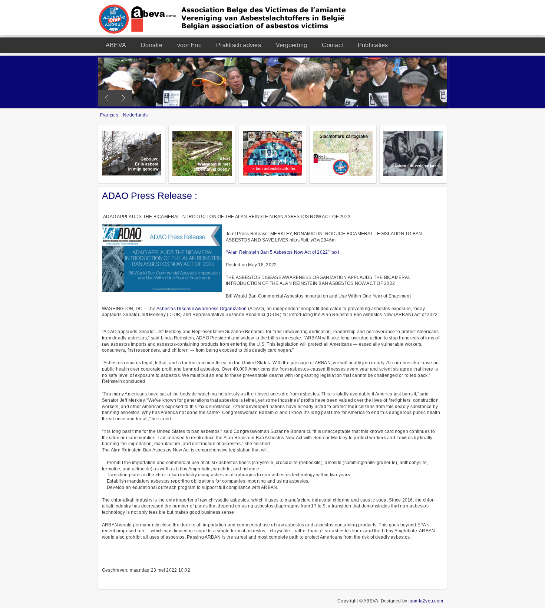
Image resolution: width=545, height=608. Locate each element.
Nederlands (135, 115)
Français (109, 115)
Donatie (151, 45)
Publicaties (373, 45)
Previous (106, 98)
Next (123, 98)
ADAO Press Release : (149, 195)
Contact (332, 45)
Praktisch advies (238, 45)
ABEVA (116, 45)
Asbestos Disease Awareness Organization (201, 308)
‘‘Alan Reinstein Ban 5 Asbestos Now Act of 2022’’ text (282, 252)
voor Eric (189, 45)
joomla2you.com (426, 601)
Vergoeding (291, 45)
